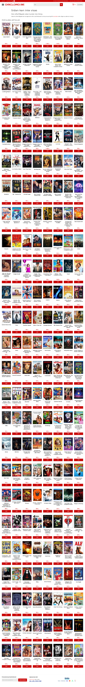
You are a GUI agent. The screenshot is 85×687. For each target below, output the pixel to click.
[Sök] (61, 4)
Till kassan (80, 4)
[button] (3, 5)
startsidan (55, 16)
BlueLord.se (32, 679)
